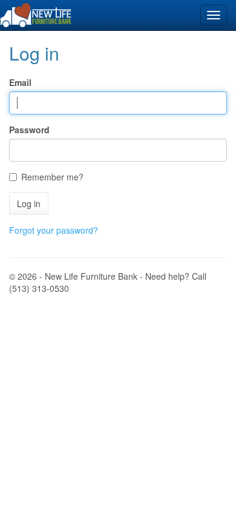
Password (29, 130)
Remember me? (52, 177)
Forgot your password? (53, 230)
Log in (29, 203)
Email (20, 82)
